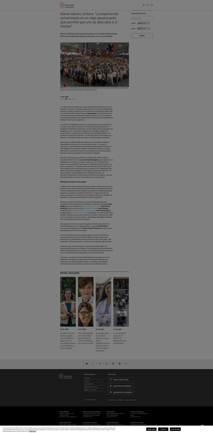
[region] (106, 429)
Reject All (163, 429)
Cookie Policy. (32, 431)
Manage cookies (151, 429)
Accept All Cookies (175, 429)
